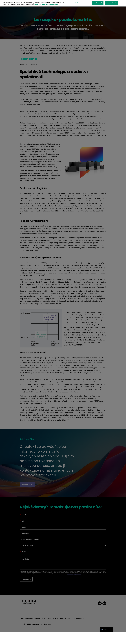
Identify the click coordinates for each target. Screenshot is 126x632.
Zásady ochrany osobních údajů (44, 4)
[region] (63, 3)
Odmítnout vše (98, 3)
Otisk (56, 4)
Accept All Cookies (111, 3)
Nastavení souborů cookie (83, 3)
